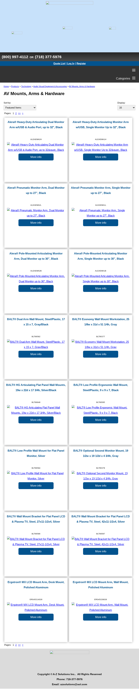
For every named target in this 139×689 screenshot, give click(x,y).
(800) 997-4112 (15, 57)
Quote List (59, 63)
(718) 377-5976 (48, 57)
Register (81, 63)
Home (6, 86)
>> (19, 113)
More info (35, 157)
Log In (70, 63)
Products (15, 86)
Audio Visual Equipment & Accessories (50, 86)
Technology (26, 86)
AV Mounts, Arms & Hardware (82, 86)
